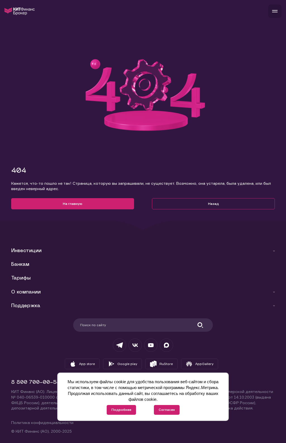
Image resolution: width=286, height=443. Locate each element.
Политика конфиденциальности (42, 422)
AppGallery (204, 364)
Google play (127, 364)
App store (87, 364)
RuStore (166, 364)
